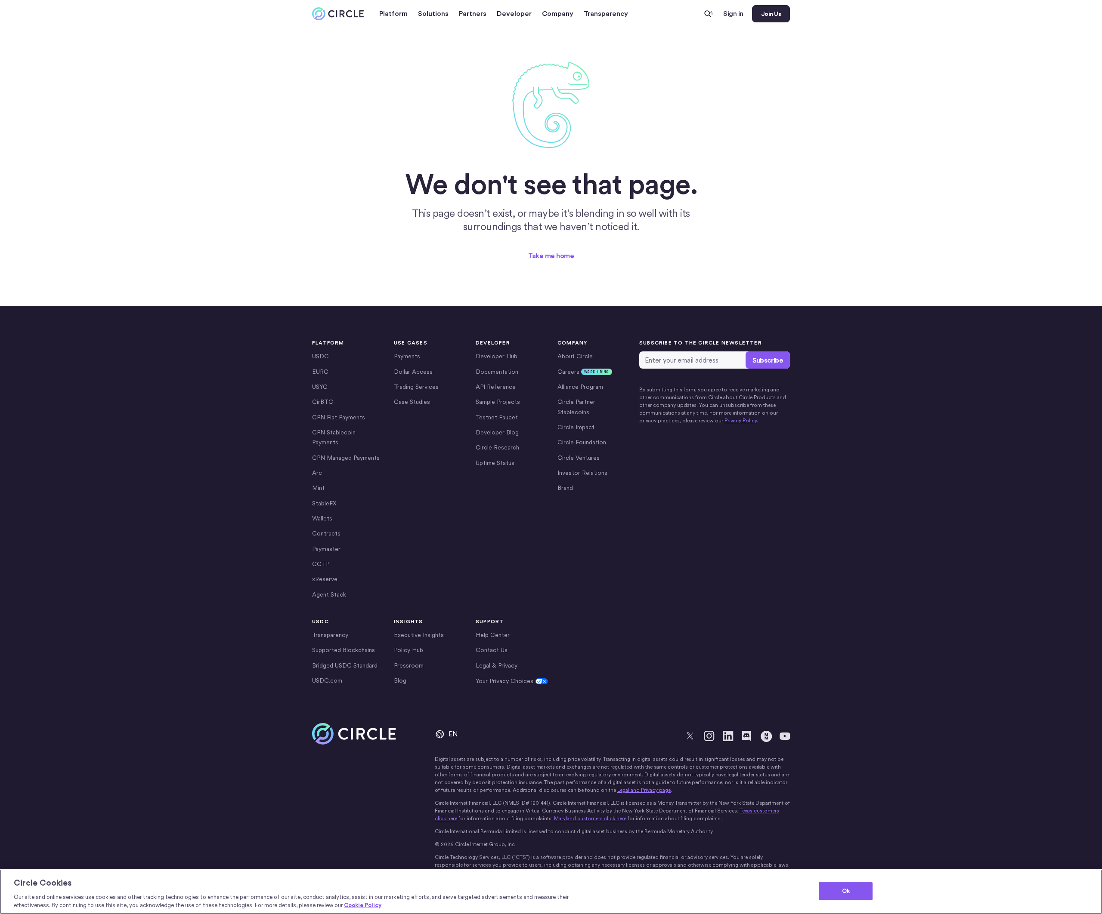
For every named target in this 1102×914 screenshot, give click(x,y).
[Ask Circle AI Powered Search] (708, 13)
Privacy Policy (740, 421)
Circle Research (497, 447)
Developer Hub (496, 356)
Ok (846, 891)
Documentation (497, 371)
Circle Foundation (581, 442)
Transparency (606, 13)
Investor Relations (582, 472)
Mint (318, 487)
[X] (690, 736)
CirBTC (322, 401)
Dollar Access (413, 371)
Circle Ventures (578, 457)
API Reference (496, 386)
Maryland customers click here (590, 819)
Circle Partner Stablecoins (576, 406)
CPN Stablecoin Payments (334, 437)
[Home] (338, 14)
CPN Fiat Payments (338, 417)
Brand (565, 487)
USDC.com (327, 680)
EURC (320, 371)
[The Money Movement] (766, 736)
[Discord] (747, 736)
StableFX (324, 503)
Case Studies (412, 401)
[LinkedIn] (728, 736)
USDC (320, 356)
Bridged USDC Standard (345, 665)
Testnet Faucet (497, 417)
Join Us (771, 13)
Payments (407, 356)
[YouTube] (785, 736)
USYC (320, 386)
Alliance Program (580, 386)
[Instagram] (709, 736)
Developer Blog (497, 432)
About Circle (575, 356)
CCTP (320, 563)
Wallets (322, 518)
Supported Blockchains (343, 649)
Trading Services (416, 386)
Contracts (326, 533)
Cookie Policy (362, 905)
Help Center (493, 634)
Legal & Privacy (496, 665)
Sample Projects (498, 401)
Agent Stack (329, 594)
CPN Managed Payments (346, 457)
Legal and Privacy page (644, 790)
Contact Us (492, 649)
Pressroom (409, 665)
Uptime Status (495, 462)
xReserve (324, 578)
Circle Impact (575, 427)
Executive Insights (419, 634)
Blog (400, 680)
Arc (317, 472)
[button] (393, 14)
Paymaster (326, 548)
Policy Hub (408, 649)
